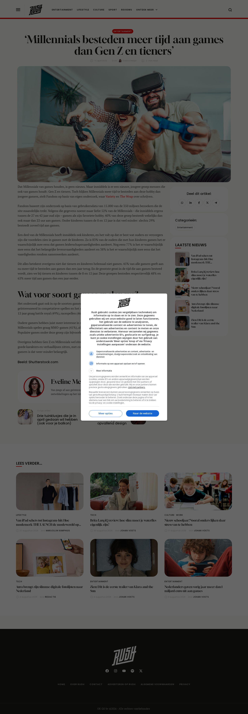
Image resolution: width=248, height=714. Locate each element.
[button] (124, 370)
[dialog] (124, 357)
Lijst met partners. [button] (136, 387)
